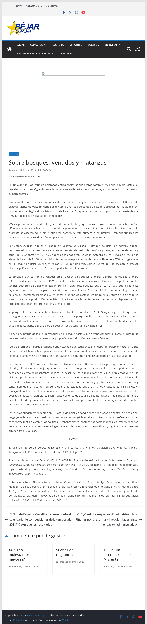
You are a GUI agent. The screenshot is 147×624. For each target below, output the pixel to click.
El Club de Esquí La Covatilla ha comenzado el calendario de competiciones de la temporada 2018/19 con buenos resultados (40, 519)
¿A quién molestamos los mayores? (22, 554)
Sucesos (93, 44)
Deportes (75, 44)
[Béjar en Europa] (9, 49)
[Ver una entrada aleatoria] (137, 49)
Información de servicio (33, 53)
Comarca (36, 44)
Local (20, 44)
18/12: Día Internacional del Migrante (117, 554)
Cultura (58, 44)
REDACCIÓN (46, 170)
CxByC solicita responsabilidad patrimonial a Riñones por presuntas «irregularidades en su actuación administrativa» (106, 519)
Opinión (14, 154)
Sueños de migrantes (64, 552)
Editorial (111, 44)
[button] (45, 44)
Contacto (66, 53)
